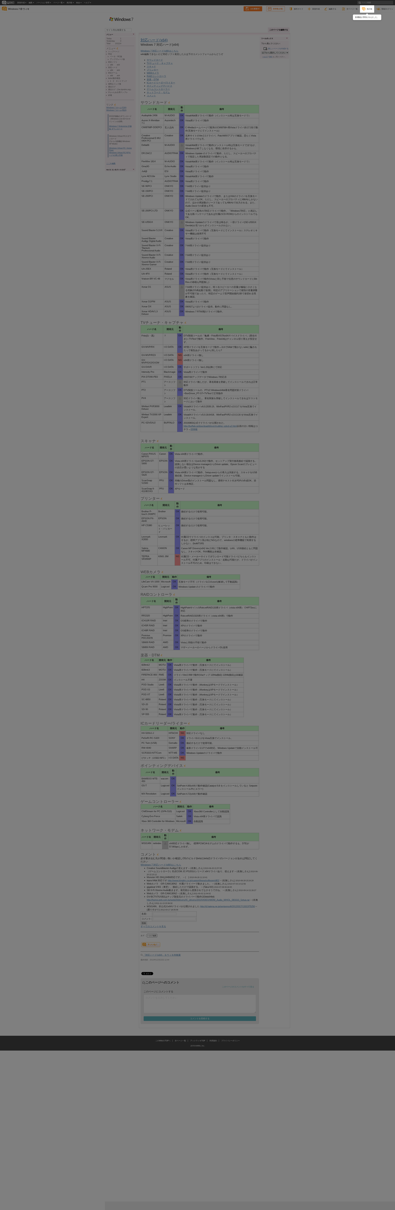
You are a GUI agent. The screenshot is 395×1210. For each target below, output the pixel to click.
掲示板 (369, 9)
